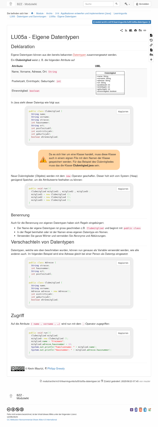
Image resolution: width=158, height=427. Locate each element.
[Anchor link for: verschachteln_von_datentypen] (76, 241)
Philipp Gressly (56, 368)
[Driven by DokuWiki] (149, 409)
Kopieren (123, 111)
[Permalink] (144, 30)
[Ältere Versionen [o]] (151, 40)
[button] (127, 4)
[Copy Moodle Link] (151, 54)
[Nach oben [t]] (151, 59)
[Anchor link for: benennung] (31, 215)
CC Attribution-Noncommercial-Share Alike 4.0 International (32, 419)
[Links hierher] (151, 45)
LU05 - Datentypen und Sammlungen (28, 16)
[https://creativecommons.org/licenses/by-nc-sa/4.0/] (18, 368)
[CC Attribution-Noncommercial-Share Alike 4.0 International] (15, 409)
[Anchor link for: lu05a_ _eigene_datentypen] (82, 36)
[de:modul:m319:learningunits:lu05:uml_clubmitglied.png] (110, 83)
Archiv (49, 13)
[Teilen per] (121, 30)
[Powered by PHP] (136, 409)
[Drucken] (135, 30)
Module (40, 13)
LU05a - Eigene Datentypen (62, 16)
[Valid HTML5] (140, 409)
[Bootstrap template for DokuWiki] (131, 409)
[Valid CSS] (145, 409)
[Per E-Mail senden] (130, 30)
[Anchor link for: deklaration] (37, 46)
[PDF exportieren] (151, 49)
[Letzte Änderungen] (126, 30)
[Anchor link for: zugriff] (26, 315)
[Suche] (116, 3)
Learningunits (120, 13)
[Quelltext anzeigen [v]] (151, 35)
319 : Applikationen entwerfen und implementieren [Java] (83, 13)
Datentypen (79, 54)
